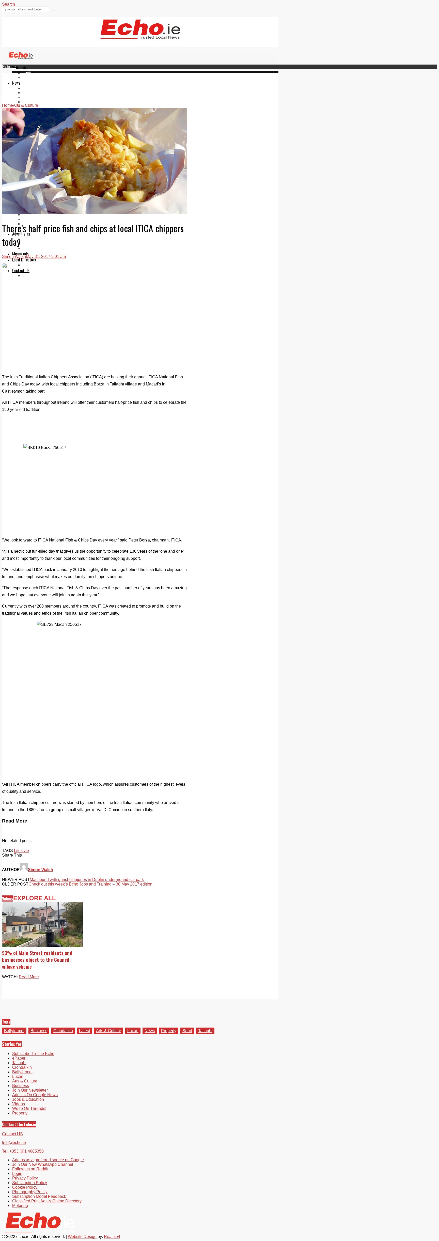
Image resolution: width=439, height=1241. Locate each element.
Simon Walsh (14, 256)
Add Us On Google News (35, 1095)
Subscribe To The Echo (33, 1053)
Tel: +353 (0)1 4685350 (23, 1151)
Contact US (12, 1134)
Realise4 (112, 1236)
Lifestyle (21, 850)
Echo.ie (9, 67)
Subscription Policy (29, 1183)
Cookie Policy (24, 1187)
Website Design (82, 1236)
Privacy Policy (25, 1178)
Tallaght (29, 88)
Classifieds (32, 248)
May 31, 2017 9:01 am (46, 256)
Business (38, 1031)
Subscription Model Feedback (39, 1196)
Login (27, 73)
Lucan (28, 102)
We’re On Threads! (29, 1108)
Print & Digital (34, 239)
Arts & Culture (108, 1031)
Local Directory (24, 260)
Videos (7, 898)
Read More (29, 977)
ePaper (29, 77)
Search (8, 4)
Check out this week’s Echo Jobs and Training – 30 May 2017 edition (90, 884)
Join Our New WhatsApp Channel (42, 1164)
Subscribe (19, 68)
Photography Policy (30, 1192)
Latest (84, 1031)
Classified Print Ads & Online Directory (47, 1201)
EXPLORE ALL (34, 898)
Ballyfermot (32, 97)
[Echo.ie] (140, 34)
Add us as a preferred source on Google (48, 1160)
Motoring (20, 1205)
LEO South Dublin (38, 219)
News (16, 83)
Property (168, 1031)
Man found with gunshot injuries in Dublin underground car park (87, 879)
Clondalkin (32, 92)
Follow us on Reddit (30, 1169)
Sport (187, 1031)
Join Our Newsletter (30, 1090)
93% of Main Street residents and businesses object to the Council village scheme (37, 959)
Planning (30, 243)
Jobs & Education (28, 1099)
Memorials (20, 254)
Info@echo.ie (14, 1142)
